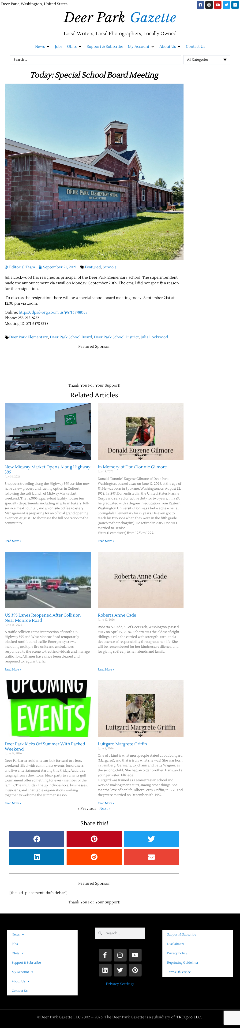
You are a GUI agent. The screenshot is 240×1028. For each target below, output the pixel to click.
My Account (20, 972)
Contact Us (20, 991)
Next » (104, 808)
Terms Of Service (179, 972)
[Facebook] (200, 5)
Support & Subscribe (26, 963)
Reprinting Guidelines (183, 963)
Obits (15, 953)
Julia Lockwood (154, 337)
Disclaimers (175, 944)
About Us (18, 981)
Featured (93, 267)
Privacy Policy (177, 953)
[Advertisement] (90, 363)
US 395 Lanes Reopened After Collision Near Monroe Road (43, 618)
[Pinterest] (135, 970)
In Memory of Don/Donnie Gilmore (132, 467)
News (16, 934)
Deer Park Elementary (28, 337)
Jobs (15, 944)
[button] (42, 47)
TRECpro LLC (188, 1017)
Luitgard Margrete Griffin (122, 744)
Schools (109, 267)
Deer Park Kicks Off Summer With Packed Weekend (45, 746)
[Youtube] (217, 5)
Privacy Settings (120, 984)
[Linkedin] (235, 5)
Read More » (13, 541)
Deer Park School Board (71, 337)
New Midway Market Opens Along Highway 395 (47, 469)
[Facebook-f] (105, 955)
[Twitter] (226, 5)
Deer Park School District (116, 337)
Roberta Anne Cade (117, 615)
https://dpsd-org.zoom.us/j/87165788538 (53, 312)
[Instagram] (209, 5)
